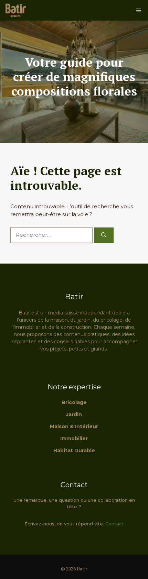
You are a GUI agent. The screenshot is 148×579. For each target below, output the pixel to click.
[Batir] (15, 10)
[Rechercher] (104, 235)
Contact (114, 523)
